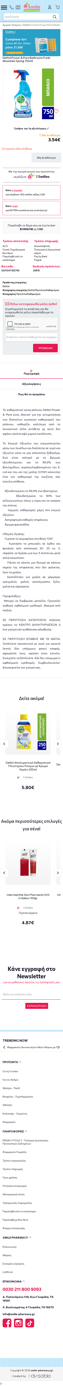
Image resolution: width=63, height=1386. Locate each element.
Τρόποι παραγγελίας (14, 1160)
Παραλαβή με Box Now (15, 1219)
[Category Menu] (4, 7)
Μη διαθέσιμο (46, 157)
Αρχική (6, 25)
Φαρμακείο (9, 1121)
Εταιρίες (16, 25)
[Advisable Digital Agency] (31, 1375)
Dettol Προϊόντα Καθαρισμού (43, 290)
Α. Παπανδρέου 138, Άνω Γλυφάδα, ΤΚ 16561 (28, 1298)
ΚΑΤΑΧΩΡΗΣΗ (37, 1005)
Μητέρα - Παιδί (11, 1088)
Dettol (26, 25)
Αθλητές (7, 1104)
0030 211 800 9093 (22, 1289)
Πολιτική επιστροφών (15, 1185)
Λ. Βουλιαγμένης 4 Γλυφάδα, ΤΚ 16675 (28, 1307)
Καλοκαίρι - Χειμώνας (15, 1113)
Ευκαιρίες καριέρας (13, 1263)
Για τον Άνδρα (10, 1079)
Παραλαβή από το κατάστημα (19, 1211)
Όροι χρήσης (10, 1177)
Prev (4, 744)
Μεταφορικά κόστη (13, 1194)
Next (58, 744)
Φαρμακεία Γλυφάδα (15, 1151)
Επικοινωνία (9, 1246)
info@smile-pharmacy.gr (19, 1314)
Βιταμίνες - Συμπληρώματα (18, 1096)
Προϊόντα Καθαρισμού (28, 294)
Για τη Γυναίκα (10, 1071)
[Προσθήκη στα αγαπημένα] (56, 111)
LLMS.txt (8, 1272)
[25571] (31, 94)
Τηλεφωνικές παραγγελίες (17, 1202)
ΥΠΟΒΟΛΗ (45, 348)
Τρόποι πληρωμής (13, 1168)
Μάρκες (7, 1255)
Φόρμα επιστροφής (14, 1228)
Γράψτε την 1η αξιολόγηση (30, 128)
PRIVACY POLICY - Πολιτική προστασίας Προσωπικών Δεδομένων (25, 1142)
